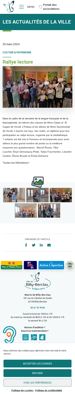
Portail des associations (51, 6)
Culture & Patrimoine (17, 52)
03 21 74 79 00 (37, 307)
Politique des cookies (22, 390)
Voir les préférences (37, 382)
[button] (14, 195)
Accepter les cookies (37, 363)
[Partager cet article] (49, 245)
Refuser (37, 373)
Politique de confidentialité (48, 390)
